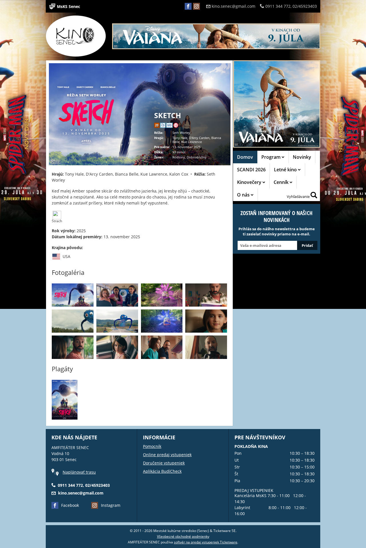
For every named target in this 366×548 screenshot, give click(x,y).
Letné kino (286, 169)
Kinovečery (249, 182)
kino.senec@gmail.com (233, 6)
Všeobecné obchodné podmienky (183, 536)
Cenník (282, 182)
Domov (245, 157)
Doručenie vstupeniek (164, 463)
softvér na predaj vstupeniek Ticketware (205, 542)
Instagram (110, 505)
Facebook (70, 505)
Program (271, 157)
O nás (244, 195)
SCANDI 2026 (251, 169)
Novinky (302, 157)
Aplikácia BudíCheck (162, 471)
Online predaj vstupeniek (167, 454)
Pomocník (152, 446)
